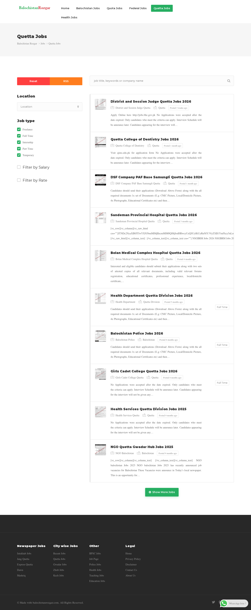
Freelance (28, 129)
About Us (130, 575)
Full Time (28, 136)
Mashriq (21, 575)
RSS (66, 81)
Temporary (28, 155)
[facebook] (219, 602)
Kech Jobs (58, 575)
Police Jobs (95, 564)
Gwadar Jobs (60, 564)
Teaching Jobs (96, 575)
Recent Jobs (59, 553)
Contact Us (131, 570)
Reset (33, 81)
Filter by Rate (35, 180)
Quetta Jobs (162, 8)
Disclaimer (131, 564)
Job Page (93, 559)
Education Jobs (97, 581)
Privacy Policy (133, 559)
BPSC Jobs (95, 553)
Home (65, 8)
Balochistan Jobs (88, 8)
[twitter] (213, 602)
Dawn (20, 570)
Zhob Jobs (58, 570)
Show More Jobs (163, 492)
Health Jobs (69, 17)
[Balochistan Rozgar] (34, 7)
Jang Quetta (23, 559)
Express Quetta (25, 564)
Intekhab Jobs (24, 553)
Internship (28, 142)
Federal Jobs (138, 8)
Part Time (28, 148)
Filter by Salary (36, 167)
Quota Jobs (114, 8)
